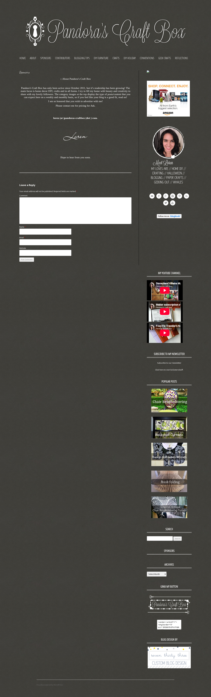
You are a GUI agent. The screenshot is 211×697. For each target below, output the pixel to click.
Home (22, 58)
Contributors (62, 58)
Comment (23, 195)
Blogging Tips (82, 58)
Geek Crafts (164, 58)
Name (22, 227)
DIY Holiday (130, 58)
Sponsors (45, 58)
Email (22, 237)
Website (22, 248)
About (33, 58)
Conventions (147, 58)
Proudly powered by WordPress (50, 685)
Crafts (116, 58)
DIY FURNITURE (101, 58)
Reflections (181, 58)
